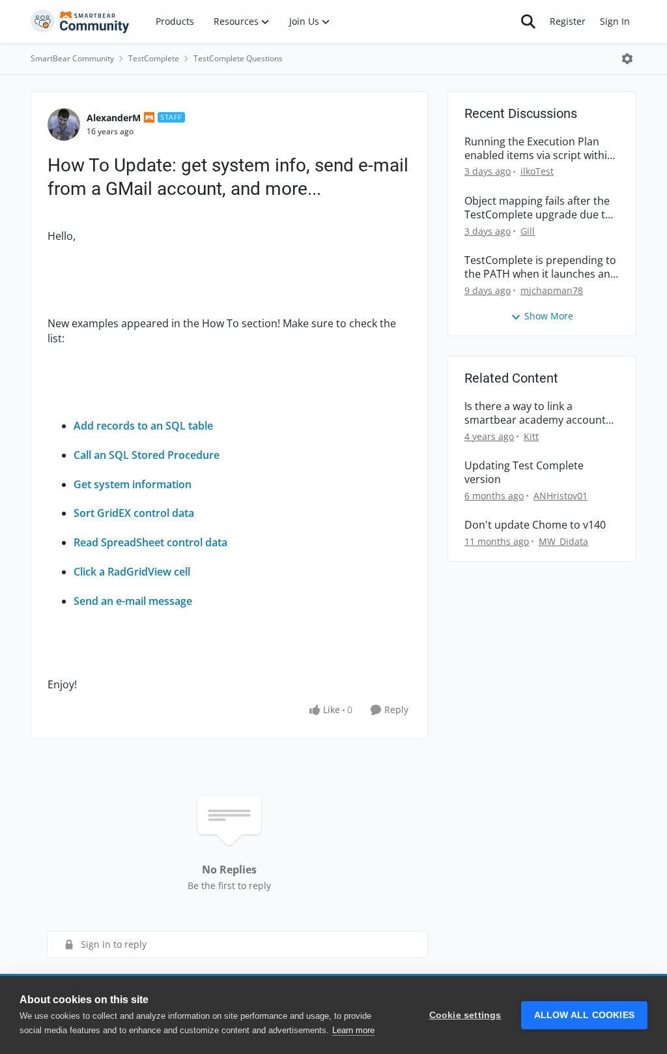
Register (568, 21)
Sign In (615, 21)
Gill (527, 231)
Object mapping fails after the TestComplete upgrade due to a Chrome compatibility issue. (538, 208)
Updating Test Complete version (524, 472)
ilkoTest (537, 171)
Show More (548, 316)
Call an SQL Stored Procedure (147, 455)
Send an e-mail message (133, 601)
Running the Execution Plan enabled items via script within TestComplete (539, 148)
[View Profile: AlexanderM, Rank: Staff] (64, 124)
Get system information (133, 484)
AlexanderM (114, 117)
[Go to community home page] (80, 21)
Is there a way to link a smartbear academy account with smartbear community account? (535, 413)
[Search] (528, 21)
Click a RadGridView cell (132, 571)
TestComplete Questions (238, 58)
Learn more (353, 1030)
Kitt (531, 436)
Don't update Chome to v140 (535, 525)
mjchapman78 (551, 290)
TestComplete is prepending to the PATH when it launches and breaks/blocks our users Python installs (540, 267)
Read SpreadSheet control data (150, 542)
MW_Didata (563, 541)
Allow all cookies (584, 1015)
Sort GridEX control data (134, 513)
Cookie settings (465, 1015)
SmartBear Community (72, 58)
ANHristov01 (560, 496)
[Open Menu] (627, 59)
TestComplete (153, 58)
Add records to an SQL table (143, 425)
